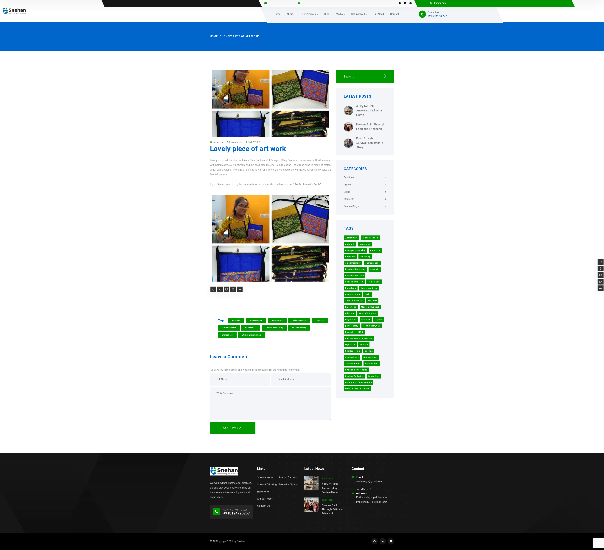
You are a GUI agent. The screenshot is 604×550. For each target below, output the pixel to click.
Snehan (220, 142)
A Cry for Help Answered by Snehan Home (369, 110)
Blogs (347, 191)
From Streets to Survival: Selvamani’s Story (369, 143)
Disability (365, 257)
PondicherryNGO (372, 326)
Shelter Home (352, 351)
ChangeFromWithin (355, 250)
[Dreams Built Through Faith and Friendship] (348, 127)
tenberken (373, 376)
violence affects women (358, 382)
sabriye (364, 345)
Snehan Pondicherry (274, 328)
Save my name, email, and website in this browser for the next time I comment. (257, 369)
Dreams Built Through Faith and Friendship (370, 126)
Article (347, 184)
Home (214, 36)
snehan (369, 351)
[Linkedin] (405, 3)
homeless (350, 288)
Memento (349, 199)
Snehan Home (352, 363)
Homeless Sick (369, 288)
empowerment (256, 320)
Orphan (379, 319)
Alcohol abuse (370, 238)
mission (349, 313)
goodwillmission (354, 282)
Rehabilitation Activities (358, 338)
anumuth (350, 244)
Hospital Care (352, 294)
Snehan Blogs (351, 206)
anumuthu (236, 320)
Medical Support (370, 307)
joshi (367, 294)
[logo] (14, 10)
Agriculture (351, 238)
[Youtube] (410, 3)
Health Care (374, 282)
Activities (349, 177)
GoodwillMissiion (354, 275)
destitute (350, 257)
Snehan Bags (371, 357)
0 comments (235, 142)
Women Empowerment (251, 335)
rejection (350, 345)
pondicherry (351, 326)
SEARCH (384, 76)
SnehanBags (227, 335)
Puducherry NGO (229, 328)
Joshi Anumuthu (299, 320)
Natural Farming (367, 313)
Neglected (350, 319)
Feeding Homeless (355, 269)
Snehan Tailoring (299, 328)
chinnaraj (375, 250)
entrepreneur (277, 320)
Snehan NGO (250, 328)
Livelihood (320, 320)
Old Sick (365, 319)
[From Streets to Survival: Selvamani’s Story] (348, 143)
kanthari (372, 301)
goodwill (374, 269)
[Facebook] (400, 3)
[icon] (374, 541)
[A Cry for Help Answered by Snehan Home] (348, 110)
